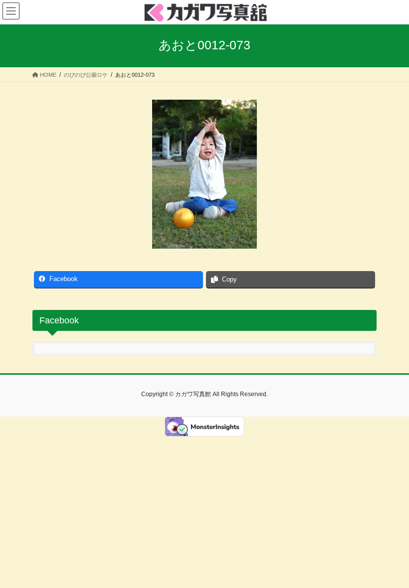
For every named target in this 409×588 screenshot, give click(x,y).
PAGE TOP (390, 562)
